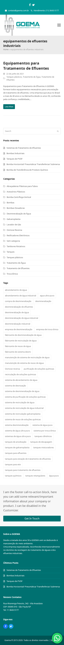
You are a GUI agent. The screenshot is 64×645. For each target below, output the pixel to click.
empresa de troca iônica (47, 329)
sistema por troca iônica (45, 430)
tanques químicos (13, 475)
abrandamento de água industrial (20, 295)
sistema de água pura (42, 425)
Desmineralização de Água (19, 213)
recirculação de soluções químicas (20, 374)
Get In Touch (32, 518)
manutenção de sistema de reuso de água (24, 363)
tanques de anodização (15, 441)
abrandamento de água (16, 290)
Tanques (10, 251)
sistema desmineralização (17, 425)
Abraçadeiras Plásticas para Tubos (22, 186)
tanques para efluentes (15, 453)
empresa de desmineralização (18, 329)
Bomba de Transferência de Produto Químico (27, 169)
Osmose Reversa (14, 230)
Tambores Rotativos (16, 246)
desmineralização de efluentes (19, 306)
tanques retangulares (35, 475)
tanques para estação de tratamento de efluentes (28, 458)
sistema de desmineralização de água (22, 391)
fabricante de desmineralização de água (23, 335)
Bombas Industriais (15, 153)
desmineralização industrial (17, 323)
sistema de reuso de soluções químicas (23, 419)
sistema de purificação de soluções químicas (25, 396)
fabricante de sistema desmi (18, 351)
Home (6, 49)
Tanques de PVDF (15, 158)
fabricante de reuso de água (18, 346)
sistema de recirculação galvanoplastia (22, 413)
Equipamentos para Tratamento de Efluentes (26, 65)
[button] (59, 25)
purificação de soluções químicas (39, 368)
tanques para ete (13, 464)
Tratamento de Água (32, 77)
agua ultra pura (47, 295)
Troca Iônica (12, 273)
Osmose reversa (12, 368)
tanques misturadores (43, 447)
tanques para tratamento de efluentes (22, 470)
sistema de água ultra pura (17, 430)
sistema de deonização (15, 385)
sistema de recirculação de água (19, 402)
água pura (54, 475)
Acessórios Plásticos (16, 191)
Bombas (10, 202)
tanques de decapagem (41, 441)
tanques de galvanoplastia (17, 447)
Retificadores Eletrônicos (18, 235)
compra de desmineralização (18, 301)
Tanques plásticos (14, 77)
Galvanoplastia (13, 219)
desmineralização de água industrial (21, 318)
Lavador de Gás (14, 224)
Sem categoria (13, 240)
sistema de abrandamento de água (21, 380)
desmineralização (43, 301)
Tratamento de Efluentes (18, 268)
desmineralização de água (17, 312)
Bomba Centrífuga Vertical (19, 197)
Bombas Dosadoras (16, 208)
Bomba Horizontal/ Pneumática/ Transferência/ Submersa (33, 164)
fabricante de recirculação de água (21, 340)
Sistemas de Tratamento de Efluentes (24, 147)
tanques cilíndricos (43, 436)
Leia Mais (9, 106)
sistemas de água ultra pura (18, 436)
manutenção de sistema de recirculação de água (27, 357)
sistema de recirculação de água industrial (24, 408)
